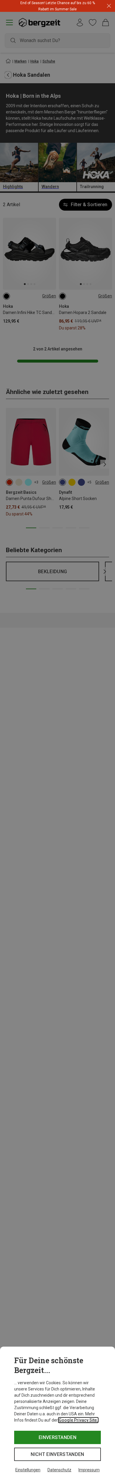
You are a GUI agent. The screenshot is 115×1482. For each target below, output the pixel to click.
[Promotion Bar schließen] (109, 6)
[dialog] (57, 1414)
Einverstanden (57, 1437)
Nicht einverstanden (57, 1454)
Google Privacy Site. (78, 1420)
